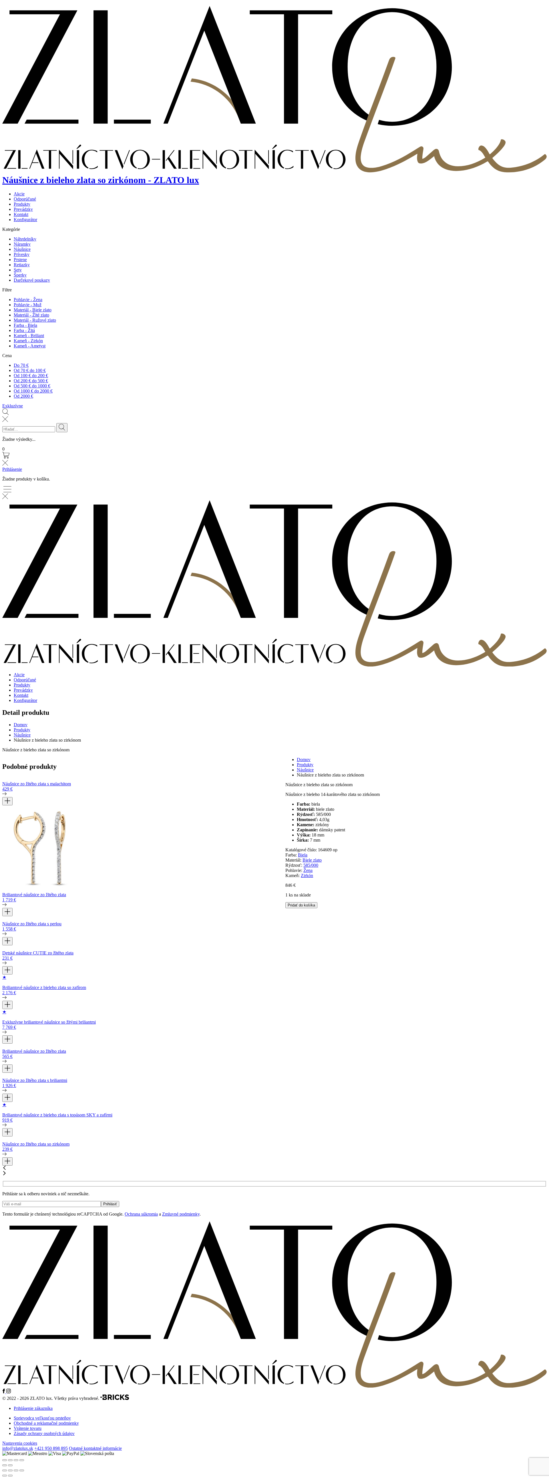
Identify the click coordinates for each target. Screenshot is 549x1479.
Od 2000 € (23, 396)
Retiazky (22, 264)
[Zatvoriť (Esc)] (21, 1470)
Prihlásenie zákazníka (33, 1408)
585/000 (310, 865)
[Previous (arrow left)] (4, 1465)
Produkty (22, 204)
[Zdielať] (16, 1470)
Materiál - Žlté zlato (31, 315)
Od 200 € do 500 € (31, 380)
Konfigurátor (25, 219)
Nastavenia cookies (19, 1443)
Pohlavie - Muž (27, 304)
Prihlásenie (12, 469)
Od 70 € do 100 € (30, 370)
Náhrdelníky (25, 239)
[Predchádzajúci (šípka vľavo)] (4, 1475)
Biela (302, 854)
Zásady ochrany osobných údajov (44, 1433)
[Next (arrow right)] (10, 1465)
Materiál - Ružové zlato (35, 320)
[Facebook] (4, 1391)
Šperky (20, 275)
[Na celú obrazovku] (10, 1470)
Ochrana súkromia (141, 1214)
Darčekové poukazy (32, 280)
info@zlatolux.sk (17, 1448)
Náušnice (22, 249)
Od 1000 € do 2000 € (33, 391)
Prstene (20, 259)
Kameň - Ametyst (29, 345)
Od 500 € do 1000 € (32, 385)
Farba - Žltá (24, 330)
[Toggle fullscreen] (16, 1460)
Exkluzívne (12, 405)
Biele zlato (312, 860)
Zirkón (307, 875)
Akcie (19, 193)
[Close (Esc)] (4, 1460)
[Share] (10, 1460)
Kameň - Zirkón (28, 340)
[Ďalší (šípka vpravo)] (10, 1475)
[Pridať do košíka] (7, 801)
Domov (20, 724)
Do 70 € (21, 365)
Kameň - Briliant (29, 335)
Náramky (22, 244)
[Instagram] (8, 1391)
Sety (18, 269)
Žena (308, 870)
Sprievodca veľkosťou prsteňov (42, 1418)
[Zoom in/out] (21, 1460)
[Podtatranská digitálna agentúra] (114, 1398)
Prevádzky (23, 209)
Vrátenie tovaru (27, 1428)
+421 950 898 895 (51, 1448)
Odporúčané (25, 199)
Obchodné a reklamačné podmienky (46, 1423)
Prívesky (21, 254)
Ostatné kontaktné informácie (95, 1448)
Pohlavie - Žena (28, 299)
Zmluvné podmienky (181, 1214)
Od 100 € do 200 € (31, 375)
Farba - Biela (25, 325)
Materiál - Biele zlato (32, 309)
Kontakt (21, 214)
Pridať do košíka (301, 905)
